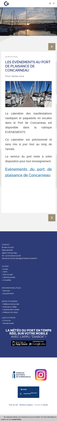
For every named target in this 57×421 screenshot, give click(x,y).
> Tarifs (4, 272)
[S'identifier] (50, 3)
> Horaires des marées (10, 310)
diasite (45, 405)
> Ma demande (8, 323)
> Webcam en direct (10, 312)
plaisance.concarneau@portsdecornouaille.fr (19, 258)
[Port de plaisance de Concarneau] (6, 3)
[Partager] (54, 3)
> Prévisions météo (9, 307)
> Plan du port (7, 274)
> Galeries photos (8, 277)
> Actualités (6, 280)
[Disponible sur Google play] (19, 343)
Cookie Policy (16, 419)
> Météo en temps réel (10, 304)
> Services (6, 291)
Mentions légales (26, 405)
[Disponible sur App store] (37, 343)
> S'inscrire (6, 321)
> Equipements (8, 293)
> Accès (5, 269)
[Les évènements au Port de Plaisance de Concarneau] (28, 94)
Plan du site (13, 405)
